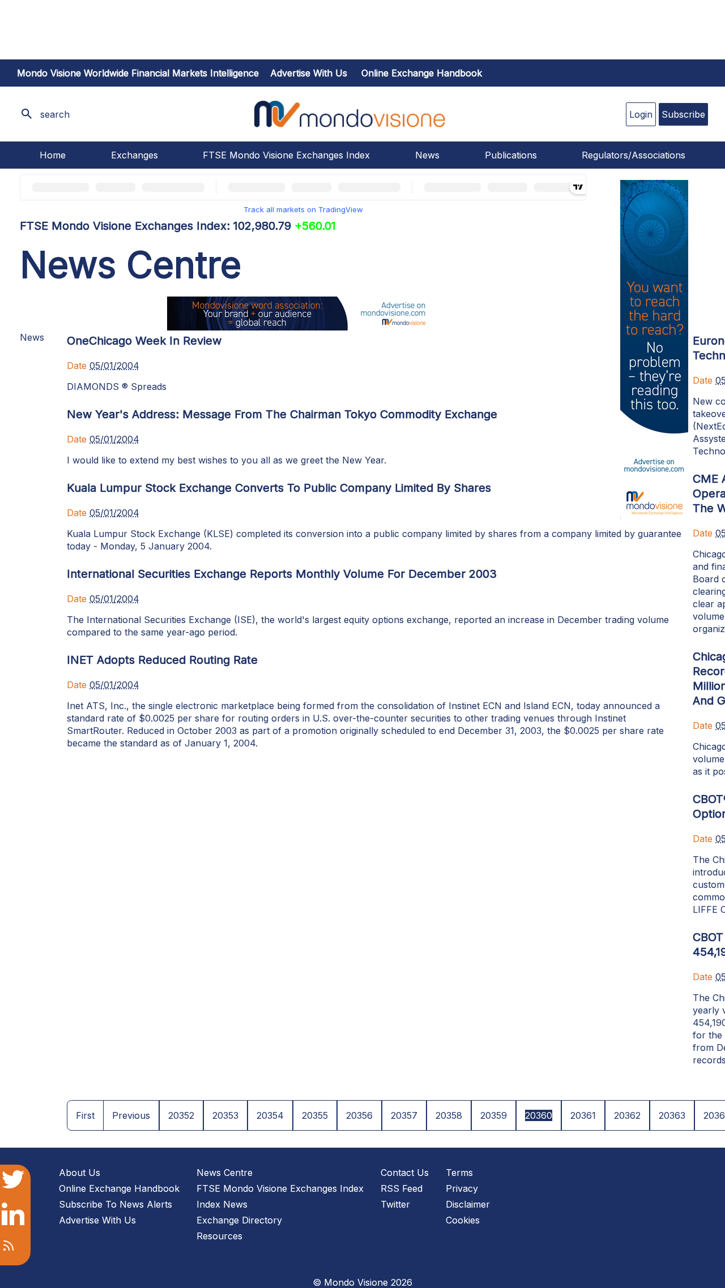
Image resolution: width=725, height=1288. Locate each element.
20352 (181, 1115)
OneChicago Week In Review (144, 340)
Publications (511, 155)
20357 (404, 1115)
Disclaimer (468, 1204)
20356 (359, 1115)
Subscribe (683, 114)
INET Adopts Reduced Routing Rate (162, 660)
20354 (270, 1115)
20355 (315, 1115)
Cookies (463, 1220)
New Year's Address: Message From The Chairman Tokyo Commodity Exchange (282, 414)
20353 (225, 1115)
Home (53, 155)
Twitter (395, 1204)
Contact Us (405, 1172)
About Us (79, 1172)
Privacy (462, 1188)
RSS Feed (402, 1188)
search (55, 114)
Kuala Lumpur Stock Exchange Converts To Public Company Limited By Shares (279, 488)
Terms (459, 1172)
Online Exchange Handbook (421, 73)
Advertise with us (308, 73)
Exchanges (134, 155)
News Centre (225, 1172)
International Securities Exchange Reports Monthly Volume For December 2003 (282, 574)
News (427, 155)
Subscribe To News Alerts (115, 1204)
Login (640, 114)
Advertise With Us (97, 1220)
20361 (583, 1115)
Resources (219, 1236)
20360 (538, 1115)
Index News (222, 1204)
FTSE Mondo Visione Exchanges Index (286, 155)
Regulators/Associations (633, 155)
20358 (449, 1115)
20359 (493, 1115)
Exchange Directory (239, 1220)
